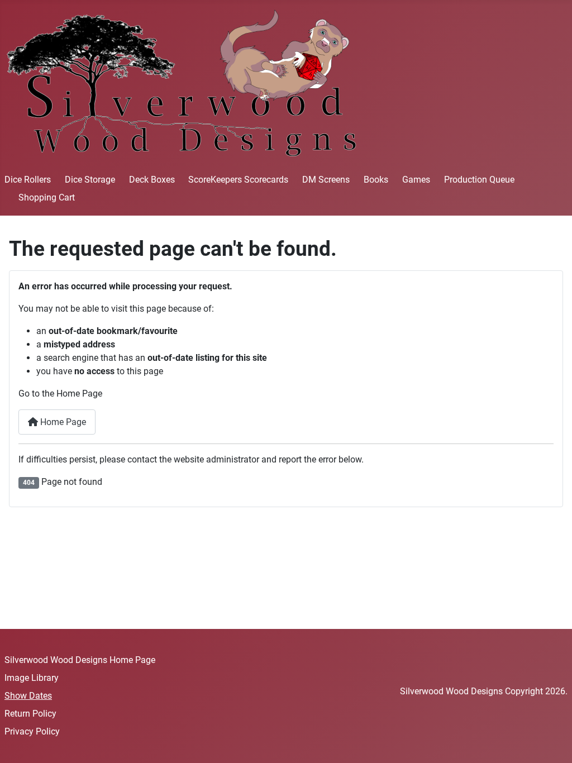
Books (376, 179)
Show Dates (28, 695)
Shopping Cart (46, 197)
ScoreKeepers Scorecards (238, 179)
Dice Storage (90, 179)
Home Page (62, 422)
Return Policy (30, 713)
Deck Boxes (152, 179)
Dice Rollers (27, 179)
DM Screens (326, 179)
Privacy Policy (32, 731)
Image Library (31, 678)
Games (416, 179)
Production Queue (479, 179)
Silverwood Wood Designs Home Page (79, 660)
